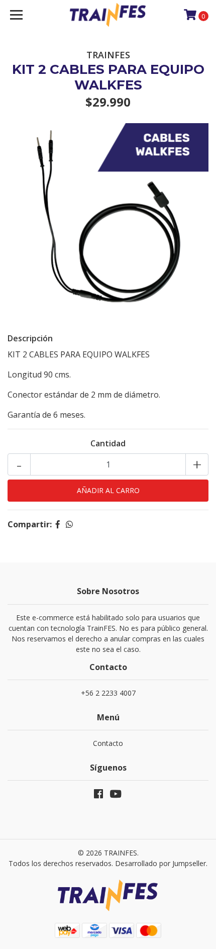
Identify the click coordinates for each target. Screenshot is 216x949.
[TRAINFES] (108, 15)
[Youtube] (115, 796)
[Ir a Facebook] (98, 796)
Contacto (108, 743)
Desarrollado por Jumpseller (160, 863)
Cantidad (108, 443)
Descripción (30, 338)
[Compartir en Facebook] (58, 524)
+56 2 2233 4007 (108, 693)
